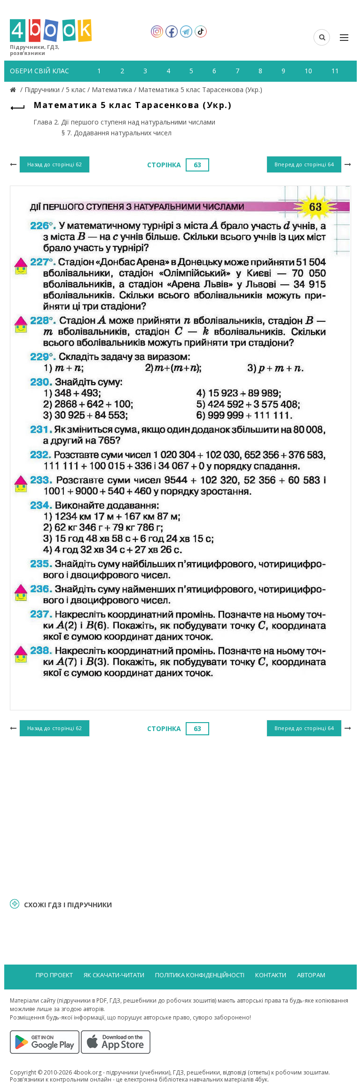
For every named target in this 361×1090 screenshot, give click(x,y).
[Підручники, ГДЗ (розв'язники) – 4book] (14, 89)
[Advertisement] (180, 815)
